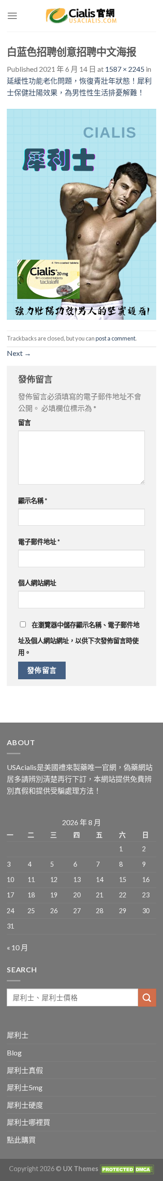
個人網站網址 (37, 583)
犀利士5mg (25, 1087)
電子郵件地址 (39, 542)
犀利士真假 (25, 1070)
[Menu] (12, 16)
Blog (14, 1052)
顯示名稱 (32, 500)
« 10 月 (17, 947)
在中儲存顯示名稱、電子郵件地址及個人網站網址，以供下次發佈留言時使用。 (78, 638)
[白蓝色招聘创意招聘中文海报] (81, 213)
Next (19, 353)
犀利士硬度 (25, 1105)
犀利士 (18, 1035)
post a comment (115, 338)
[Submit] (147, 997)
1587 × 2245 (124, 69)
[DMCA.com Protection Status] (126, 1168)
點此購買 (21, 1139)
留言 (24, 422)
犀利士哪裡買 (28, 1122)
